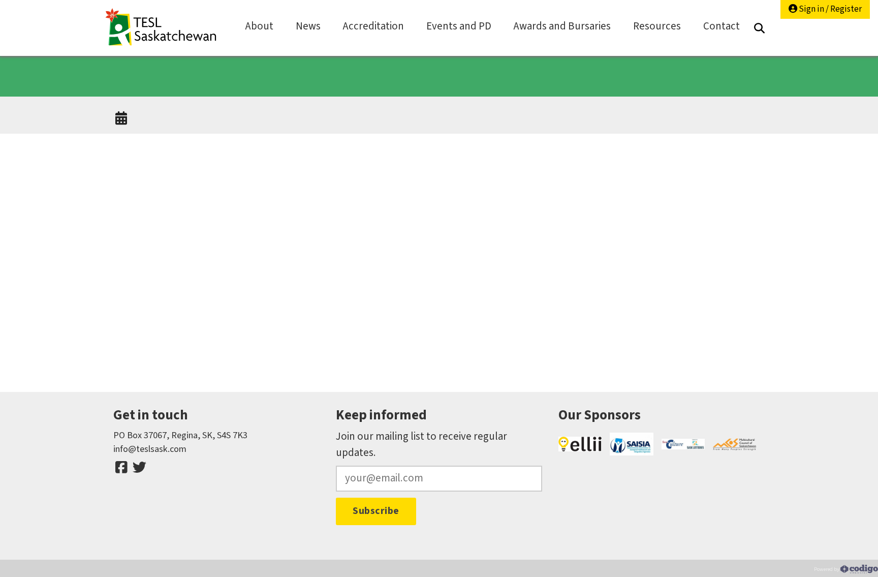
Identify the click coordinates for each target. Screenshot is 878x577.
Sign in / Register (829, 9)
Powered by (827, 569)
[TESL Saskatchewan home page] (161, 27)
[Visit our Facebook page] (121, 468)
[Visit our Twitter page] (139, 468)
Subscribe (376, 511)
